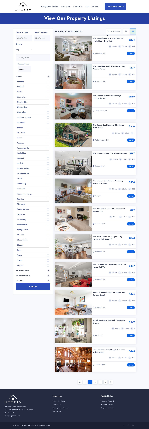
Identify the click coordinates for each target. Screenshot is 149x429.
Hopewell (21, 122)
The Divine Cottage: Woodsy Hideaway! (110, 153)
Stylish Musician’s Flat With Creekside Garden (109, 321)
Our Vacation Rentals (115, 6)
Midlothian (21, 153)
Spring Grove (22, 229)
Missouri (20, 158)
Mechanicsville (23, 148)
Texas (19, 255)
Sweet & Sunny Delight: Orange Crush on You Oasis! (109, 293)
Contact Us (77, 6)
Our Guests (65, 6)
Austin (19, 92)
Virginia (20, 265)
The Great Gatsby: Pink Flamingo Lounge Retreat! (107, 97)
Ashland (20, 86)
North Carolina (23, 168)
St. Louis (20, 235)
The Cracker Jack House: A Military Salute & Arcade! (108, 182)
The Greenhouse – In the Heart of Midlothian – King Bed (108, 39)
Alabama (20, 81)
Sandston (21, 214)
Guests (19, 44)
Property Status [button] (23, 276)
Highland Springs (24, 117)
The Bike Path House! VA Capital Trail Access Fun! (109, 210)
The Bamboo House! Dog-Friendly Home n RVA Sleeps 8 (107, 238)
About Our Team (91, 6)
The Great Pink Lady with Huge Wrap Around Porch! (109, 67)
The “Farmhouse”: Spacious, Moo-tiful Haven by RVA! (109, 265)
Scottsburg (21, 219)
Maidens (20, 143)
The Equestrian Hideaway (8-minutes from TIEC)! (108, 126)
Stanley (20, 245)
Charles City (22, 102)
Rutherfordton (23, 209)
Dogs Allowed (23, 64)
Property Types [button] (22, 270)
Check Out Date (40, 32)
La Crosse (21, 132)
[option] (73, 48)
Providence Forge (24, 194)
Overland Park (23, 173)
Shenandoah (22, 224)
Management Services (49, 6)
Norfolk (20, 163)
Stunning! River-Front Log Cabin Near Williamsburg (109, 351)
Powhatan (21, 189)
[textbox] (24, 50)
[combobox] (24, 50)
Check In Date (22, 32)
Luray (19, 138)
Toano (19, 260)
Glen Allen (21, 112)
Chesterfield (22, 107)
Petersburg (21, 183)
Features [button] (19, 281)
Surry (19, 250)
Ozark (19, 178)
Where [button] (19, 76)
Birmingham (21, 97)
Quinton (20, 199)
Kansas (20, 127)
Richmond (21, 204)
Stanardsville (22, 240)
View (131, 53)
